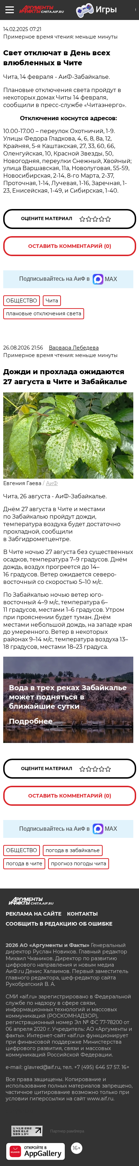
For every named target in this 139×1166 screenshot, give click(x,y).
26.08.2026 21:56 (23, 348)
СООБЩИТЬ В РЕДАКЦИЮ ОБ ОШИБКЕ (59, 924)
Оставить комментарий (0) (69, 246)
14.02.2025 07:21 (22, 29)
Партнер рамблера (67, 1131)
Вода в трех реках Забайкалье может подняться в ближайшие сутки (68, 697)
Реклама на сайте (33, 914)
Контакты (82, 914)
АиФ (52, 483)
